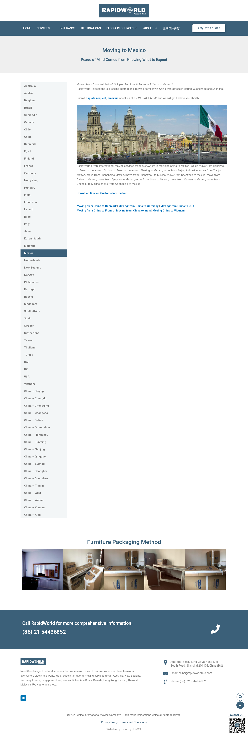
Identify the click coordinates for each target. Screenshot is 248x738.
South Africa (32, 311)
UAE (26, 362)
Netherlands (32, 260)
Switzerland (31, 333)
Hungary (29, 187)
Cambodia (30, 115)
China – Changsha (36, 413)
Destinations (91, 28)
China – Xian (32, 514)
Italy (26, 224)
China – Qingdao (35, 456)
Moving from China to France (95, 210)
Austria (28, 93)
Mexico (29, 253)
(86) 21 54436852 (44, 632)
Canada (29, 122)
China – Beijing (34, 391)
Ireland (28, 209)
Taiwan (28, 340)
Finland (29, 158)
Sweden (29, 325)
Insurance (68, 28)
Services (43, 28)
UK (26, 369)
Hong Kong (31, 180)
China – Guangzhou (37, 427)
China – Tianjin (34, 485)
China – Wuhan (34, 500)
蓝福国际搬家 (171, 28)
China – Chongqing (36, 405)
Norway (29, 275)
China (28, 136)
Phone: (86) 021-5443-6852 (188, 681)
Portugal (29, 289)
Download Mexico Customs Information (102, 193)
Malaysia (30, 245)
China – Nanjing (34, 449)
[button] (26, 570)
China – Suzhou (34, 463)
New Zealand (32, 267)
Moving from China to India (133, 210)
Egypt (27, 151)
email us (113, 98)
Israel (27, 216)
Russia (28, 296)
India (27, 195)
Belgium (29, 100)
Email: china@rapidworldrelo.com (191, 673)
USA (26, 376)
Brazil (28, 107)
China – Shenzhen (36, 478)
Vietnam (29, 384)
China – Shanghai (35, 471)
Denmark (30, 144)
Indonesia (30, 202)
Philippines (31, 282)
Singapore (30, 304)
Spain (27, 318)
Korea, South (32, 238)
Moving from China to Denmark (97, 206)
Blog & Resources (120, 28)
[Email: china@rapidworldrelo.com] (165, 673)
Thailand (30, 347)
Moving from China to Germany (139, 206)
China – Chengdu (35, 398)
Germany (30, 173)
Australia (30, 86)
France (28, 166)
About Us (150, 28)
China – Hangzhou (36, 434)
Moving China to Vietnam (169, 210)
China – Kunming (35, 442)
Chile (27, 129)
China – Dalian (33, 420)
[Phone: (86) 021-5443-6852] (165, 681)
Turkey (28, 354)
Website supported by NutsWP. (124, 729)
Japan (28, 231)
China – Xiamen (34, 507)
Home (27, 28)
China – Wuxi (32, 493)
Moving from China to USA (177, 206)
